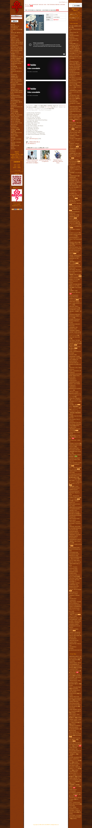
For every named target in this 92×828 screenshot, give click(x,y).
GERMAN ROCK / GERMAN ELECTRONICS (17, 96)
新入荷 (13, 24)
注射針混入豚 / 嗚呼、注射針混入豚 (75, 176)
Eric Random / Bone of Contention (74, 420)
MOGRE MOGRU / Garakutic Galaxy (74, 641)
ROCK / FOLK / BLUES (17, 48)
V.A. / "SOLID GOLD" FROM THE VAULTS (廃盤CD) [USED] (75, 804)
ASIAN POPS (15, 77)
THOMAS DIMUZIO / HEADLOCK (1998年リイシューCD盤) (75, 316)
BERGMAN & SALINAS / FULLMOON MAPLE (75, 508)
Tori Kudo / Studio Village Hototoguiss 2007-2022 (75, 579)
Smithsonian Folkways (16, 63)
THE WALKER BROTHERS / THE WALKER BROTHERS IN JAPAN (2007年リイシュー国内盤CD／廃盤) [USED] (75, 751)
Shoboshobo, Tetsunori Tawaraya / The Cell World (74, 65)
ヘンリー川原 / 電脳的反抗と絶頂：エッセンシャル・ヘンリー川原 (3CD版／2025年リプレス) (75, 481)
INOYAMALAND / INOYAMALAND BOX (74, 449)
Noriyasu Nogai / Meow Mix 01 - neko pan (75, 133)
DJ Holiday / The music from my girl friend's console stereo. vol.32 (75, 271)
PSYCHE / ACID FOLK (17, 47)
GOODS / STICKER (16, 142)
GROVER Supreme (33, 138)
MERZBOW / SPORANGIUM (72, 379)
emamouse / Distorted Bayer (74, 596)
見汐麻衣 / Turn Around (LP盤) (75, 288)
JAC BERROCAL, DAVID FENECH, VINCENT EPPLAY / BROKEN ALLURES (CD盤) (75, 363)
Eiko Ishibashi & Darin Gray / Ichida (74, 504)
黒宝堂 (13, 144)
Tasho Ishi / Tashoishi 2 (75, 398)
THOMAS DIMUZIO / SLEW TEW (74, 324)
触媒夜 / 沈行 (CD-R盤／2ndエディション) (75, 275)
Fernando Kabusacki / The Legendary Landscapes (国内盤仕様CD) (75, 343)
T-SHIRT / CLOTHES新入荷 (16, 30)
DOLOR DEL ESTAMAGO (14, 125)
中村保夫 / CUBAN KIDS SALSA (74, 136)
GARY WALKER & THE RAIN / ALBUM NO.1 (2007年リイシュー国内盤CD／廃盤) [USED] (75, 760)
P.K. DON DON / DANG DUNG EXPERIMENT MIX (75, 464)
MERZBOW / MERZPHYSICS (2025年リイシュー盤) (75, 388)
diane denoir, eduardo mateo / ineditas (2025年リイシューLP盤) (75, 303)
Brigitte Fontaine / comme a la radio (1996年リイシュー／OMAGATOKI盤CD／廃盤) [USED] (75, 722)
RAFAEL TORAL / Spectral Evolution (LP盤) (74, 307)
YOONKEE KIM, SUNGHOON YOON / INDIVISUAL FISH (74, 554)
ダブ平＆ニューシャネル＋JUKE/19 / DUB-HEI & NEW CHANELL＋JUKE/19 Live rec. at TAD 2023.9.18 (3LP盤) (75, 81)
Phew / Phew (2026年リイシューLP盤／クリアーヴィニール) (75, 87)
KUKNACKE (15, 110)
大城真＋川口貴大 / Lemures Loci (74, 501)
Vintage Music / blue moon (17, 61)
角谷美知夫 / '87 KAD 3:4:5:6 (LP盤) (74, 429)
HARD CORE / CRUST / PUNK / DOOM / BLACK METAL (17, 92)
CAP (13, 140)
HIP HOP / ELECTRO (16, 79)
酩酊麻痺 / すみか (74, 486)
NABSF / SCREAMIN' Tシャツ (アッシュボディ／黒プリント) (75, 140)
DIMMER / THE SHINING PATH (73, 328)
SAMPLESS (14, 134)
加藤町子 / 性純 (73, 290)
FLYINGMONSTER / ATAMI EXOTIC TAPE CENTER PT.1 (74, 69)
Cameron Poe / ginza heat (75, 203)
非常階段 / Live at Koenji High (75, 173)
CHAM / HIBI (73, 354)
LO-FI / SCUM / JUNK (17, 123)
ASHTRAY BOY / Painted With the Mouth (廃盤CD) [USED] (75, 671)
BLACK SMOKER (16, 119)
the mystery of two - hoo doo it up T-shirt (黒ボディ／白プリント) (75, 187)
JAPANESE (14, 74)
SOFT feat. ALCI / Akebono (73, 281)
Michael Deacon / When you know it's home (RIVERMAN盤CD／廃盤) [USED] (75, 683)
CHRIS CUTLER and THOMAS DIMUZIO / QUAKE (74, 321)
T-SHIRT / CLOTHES (16, 139)
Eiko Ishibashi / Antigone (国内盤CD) (75, 455)
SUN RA (14, 69)
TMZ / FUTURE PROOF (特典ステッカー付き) (75, 285)
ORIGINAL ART (15, 145)
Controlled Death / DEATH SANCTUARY (74, 220)
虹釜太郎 (14, 131)
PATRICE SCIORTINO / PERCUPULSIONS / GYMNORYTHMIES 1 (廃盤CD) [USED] (75, 728)
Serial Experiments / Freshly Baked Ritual (74, 295)
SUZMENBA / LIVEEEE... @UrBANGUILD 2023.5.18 (75, 648)
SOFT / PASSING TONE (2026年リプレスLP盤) (75, 278)
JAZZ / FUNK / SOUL (17, 68)
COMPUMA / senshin (75, 309)
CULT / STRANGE (16, 121)
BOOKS (13, 137)
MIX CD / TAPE (15, 39)
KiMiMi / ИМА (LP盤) (75, 242)
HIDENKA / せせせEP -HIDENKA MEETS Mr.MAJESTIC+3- (75, 536)
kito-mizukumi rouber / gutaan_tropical (74, 519)
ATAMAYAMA (15, 127)
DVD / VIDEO (15, 135)
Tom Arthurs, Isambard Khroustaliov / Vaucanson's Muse (75, 523)
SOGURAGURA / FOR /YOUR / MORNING (75, 107)
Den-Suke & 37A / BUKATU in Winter (73, 592)
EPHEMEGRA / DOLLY (75, 539)
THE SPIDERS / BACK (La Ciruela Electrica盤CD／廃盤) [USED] (75, 711)
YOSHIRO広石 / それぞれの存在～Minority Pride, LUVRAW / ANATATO (75, 621)
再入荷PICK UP (15, 26)
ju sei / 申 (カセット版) (75, 130)
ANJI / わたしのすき (75, 166)
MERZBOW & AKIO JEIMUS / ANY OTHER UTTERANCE (74, 384)
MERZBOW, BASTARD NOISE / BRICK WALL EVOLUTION (75, 375)
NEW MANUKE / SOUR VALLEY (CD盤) (75, 445)
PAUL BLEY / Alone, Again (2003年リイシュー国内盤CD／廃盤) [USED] (75, 716)
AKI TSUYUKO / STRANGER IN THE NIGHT (74, 40)
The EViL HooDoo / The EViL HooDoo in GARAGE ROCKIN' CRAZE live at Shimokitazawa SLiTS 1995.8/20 (75, 250)
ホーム (26, 4)
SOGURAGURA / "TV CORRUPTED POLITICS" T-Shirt (75, 111)
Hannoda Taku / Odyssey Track (75, 644)
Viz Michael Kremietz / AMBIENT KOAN (74, 488)
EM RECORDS (15, 118)
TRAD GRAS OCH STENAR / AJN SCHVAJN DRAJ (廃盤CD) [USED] (75, 698)
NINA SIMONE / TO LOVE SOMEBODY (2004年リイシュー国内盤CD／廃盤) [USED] (75, 781)
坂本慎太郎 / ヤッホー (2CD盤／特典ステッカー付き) (75, 437)
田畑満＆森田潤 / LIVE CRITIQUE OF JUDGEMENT (75, 150)
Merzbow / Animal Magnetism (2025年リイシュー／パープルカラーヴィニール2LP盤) (75, 394)
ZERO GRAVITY (15, 116)
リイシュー (62, 105)
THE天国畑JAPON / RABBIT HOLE (74, 426)
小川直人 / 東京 (73, 404)
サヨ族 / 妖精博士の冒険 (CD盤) (75, 26)
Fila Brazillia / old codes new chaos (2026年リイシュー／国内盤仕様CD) (75, 207)
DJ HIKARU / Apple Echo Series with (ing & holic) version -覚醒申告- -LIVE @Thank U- (75, 98)
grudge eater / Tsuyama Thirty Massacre (74, 200)
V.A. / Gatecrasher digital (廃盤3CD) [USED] (75, 687)
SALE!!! (13, 148)
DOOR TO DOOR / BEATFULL (74, 36)
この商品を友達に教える (34, 141)
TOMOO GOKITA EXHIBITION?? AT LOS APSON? (74, 626)
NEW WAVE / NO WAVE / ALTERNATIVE (17, 44)
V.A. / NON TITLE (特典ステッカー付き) (75, 468)
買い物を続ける (32, 143)
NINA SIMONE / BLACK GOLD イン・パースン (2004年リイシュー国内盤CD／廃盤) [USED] (75, 774)
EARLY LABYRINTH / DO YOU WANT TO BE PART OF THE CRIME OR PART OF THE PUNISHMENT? (75, 635)
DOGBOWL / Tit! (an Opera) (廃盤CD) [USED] (75, 675)
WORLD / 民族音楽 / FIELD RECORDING (16, 59)
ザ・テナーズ (48, 107)
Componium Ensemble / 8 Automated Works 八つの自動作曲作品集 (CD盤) (75, 475)
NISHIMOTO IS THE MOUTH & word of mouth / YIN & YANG (75, 266)
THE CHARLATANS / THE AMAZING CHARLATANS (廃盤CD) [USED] (75, 693)
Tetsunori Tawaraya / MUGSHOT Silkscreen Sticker (58, 161)
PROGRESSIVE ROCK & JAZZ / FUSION (16, 51)
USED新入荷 (15, 27)
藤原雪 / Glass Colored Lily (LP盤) (74, 542)
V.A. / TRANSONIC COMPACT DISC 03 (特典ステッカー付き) (75, 497)
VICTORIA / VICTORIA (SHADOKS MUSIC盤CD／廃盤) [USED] (75, 817)
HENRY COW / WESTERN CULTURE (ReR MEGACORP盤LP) (74, 512)
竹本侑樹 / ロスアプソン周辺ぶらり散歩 (75, 613)
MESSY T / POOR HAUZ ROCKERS (74, 160)
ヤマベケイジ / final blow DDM (74, 610)
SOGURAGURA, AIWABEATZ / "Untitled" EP (74, 103)
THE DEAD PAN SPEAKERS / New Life (74, 179)
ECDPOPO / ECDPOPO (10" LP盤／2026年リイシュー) (75, 127)
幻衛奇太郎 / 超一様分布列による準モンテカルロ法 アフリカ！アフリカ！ (75, 156)
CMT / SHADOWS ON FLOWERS (75, 352)
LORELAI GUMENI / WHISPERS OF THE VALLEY (74, 258)
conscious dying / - (74, 568)
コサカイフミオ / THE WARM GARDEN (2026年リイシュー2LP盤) (75, 234)
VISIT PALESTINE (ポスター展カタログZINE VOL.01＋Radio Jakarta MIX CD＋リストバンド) (75, 560)
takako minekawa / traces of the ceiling (75, 471)
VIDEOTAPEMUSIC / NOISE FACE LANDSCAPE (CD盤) (74, 213)
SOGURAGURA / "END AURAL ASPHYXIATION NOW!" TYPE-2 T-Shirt (75, 116)
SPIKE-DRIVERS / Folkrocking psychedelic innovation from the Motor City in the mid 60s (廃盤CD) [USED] (74, 705)
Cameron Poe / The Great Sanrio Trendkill (75, 123)
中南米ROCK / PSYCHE (17, 56)
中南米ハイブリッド (16, 53)
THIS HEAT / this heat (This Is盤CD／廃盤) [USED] (74, 739)
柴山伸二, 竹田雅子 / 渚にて (75, 312)
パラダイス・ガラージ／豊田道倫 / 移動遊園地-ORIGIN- (75, 413)
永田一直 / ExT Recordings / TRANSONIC (16, 114)
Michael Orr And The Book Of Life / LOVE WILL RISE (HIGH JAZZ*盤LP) (32, 161)
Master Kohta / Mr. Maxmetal (73, 33)
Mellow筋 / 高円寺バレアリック (16, 33)
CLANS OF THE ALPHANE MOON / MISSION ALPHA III (74, 531)
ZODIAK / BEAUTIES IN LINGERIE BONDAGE (75, 527)
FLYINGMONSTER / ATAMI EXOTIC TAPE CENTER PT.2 (74, 74)
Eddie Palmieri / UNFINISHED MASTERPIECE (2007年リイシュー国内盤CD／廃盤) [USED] (75, 793)
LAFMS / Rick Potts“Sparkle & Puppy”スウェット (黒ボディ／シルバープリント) (75, 196)
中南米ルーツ (15, 55)
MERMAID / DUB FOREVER (74, 217)
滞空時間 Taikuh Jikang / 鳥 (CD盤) (75, 452)
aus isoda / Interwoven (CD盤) (74, 337)
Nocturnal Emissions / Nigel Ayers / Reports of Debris (74, 493)
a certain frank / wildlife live (74, 441)
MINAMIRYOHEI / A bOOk (74, 564)
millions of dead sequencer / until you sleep (75, 299)
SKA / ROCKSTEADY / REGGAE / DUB (16, 81)
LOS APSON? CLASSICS (14, 36)
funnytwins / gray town (75, 292)
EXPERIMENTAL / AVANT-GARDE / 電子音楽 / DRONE (16, 102)
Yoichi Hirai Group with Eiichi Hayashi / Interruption (75, 423)
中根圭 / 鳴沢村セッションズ (75, 120)
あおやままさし (15, 89)
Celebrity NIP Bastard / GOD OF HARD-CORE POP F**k (74, 459)
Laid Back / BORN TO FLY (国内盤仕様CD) (74, 46)
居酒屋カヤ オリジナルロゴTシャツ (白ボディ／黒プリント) (75, 169)
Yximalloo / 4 (73, 581)
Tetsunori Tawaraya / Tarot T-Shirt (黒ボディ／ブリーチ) (75, 58)
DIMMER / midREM (74, 330)
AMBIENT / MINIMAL (17, 84)
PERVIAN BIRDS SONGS (73, 630)
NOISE (13, 98)
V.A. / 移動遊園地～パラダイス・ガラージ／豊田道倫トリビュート (75, 408)
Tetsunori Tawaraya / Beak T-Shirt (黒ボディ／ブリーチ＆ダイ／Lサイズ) (75, 53)
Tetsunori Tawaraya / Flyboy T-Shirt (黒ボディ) (75, 62)
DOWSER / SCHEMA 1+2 (74, 230)
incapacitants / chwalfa (75, 356)
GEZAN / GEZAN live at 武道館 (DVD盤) (75, 183)
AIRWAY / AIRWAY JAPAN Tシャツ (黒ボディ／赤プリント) (75, 145)
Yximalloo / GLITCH (74, 583)
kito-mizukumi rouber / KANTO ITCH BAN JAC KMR (75, 549)
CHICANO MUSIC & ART (16, 72)
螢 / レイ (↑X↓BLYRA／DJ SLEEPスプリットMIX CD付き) (75, 401)
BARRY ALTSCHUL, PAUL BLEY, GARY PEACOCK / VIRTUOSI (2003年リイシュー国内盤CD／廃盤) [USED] (75, 767)
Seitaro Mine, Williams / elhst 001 (74, 433)
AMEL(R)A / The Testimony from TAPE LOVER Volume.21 (74, 586)
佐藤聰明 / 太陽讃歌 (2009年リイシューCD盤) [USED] (75, 786)
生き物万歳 (14, 66)
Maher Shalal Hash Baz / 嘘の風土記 (75, 347)
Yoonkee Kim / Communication (73, 599)
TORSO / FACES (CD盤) (75, 443)
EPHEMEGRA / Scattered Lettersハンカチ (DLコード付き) (75, 92)
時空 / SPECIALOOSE (17, 132)
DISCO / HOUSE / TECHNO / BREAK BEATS (17, 41)
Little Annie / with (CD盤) (75, 358)
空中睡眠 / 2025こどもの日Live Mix (75, 244)
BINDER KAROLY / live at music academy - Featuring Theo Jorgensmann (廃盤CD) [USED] (75, 659)
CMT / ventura (73, 350)
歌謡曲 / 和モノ (15, 76)
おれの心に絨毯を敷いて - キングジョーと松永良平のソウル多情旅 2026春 (75, 225)
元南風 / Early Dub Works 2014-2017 (75, 416)
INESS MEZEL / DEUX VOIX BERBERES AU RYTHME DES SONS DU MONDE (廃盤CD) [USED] (75, 665)
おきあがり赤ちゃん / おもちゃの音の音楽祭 (74, 575)
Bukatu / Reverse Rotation (75, 589)
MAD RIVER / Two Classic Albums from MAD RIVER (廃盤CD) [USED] (75, 734)
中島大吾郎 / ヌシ (74, 43)
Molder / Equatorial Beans (75, 255)
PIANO (13, 87)
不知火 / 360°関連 (16, 129)
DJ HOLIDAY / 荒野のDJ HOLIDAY (75, 163)
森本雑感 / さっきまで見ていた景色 (75, 262)
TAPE (13, 147)
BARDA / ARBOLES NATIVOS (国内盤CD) (74, 49)
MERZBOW (14, 105)
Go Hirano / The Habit (75, 340)
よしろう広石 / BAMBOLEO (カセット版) (75, 617)
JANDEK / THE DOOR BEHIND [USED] (75, 678)
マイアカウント (63, 2)
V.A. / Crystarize (73, 567)
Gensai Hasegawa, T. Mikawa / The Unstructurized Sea (75, 239)
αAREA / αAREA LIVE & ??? (75, 545)
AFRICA (14, 65)
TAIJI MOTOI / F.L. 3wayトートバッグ (75, 191)
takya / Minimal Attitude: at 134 (75, 30)
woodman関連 (15, 111)
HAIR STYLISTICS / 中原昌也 (16, 107)
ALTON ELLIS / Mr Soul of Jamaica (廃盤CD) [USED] (75, 799)
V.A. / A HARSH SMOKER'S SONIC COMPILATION (73, 572)
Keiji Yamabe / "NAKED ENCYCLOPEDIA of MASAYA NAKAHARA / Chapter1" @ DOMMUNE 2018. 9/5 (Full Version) (75, 605)
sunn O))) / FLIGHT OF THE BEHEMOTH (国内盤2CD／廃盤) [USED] (75, 744)
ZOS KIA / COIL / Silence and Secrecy (75, 368)
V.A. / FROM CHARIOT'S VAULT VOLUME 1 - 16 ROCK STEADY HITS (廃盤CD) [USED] (75, 810)
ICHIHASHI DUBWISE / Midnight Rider (75, 516)
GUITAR (14, 86)
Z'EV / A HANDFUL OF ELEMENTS (75, 371)
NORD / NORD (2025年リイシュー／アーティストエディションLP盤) (75, 334)
